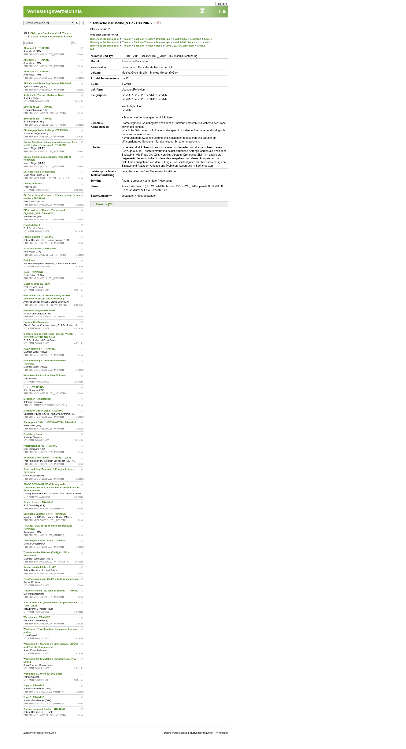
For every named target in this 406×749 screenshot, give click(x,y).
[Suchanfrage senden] (74, 43)
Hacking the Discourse (36, 322)
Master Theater (38, 36)
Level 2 (208, 39)
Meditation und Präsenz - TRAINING (43, 410)
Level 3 (206, 42)
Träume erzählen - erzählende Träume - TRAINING (51, 590)
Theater (66, 33)
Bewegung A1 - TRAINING (38, 107)
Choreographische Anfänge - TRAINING (46, 130)
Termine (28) (105, 204)
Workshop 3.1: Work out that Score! (43, 673)
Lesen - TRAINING (33, 387)
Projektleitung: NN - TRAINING (40, 445)
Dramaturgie (163, 39)
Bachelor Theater (143, 39)
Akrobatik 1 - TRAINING (36, 48)
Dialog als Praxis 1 (33, 183)
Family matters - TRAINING (38, 237)
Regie (159, 45)
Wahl (69, 36)
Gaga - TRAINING (33, 272)
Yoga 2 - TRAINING (34, 697)
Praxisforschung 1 (33, 434)
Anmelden (222, 4)
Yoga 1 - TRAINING (34, 685)
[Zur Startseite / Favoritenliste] (25, 33)
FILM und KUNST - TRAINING (40, 248)
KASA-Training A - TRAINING (39, 348)
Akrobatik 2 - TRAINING (36, 60)
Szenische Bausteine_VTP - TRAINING (45, 514)
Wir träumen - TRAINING (37, 617)
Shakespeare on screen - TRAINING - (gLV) (47, 457)
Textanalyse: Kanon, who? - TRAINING (45, 540)
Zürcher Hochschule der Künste (39, 732)
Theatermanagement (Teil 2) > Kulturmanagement (51, 579)
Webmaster (222, 732)
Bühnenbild (56, 36)
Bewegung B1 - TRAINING (38, 118)
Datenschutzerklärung (175, 732)
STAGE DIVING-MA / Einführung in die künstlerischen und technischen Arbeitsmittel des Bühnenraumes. (51, 487)
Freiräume (29, 260)
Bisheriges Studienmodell (44, 33)
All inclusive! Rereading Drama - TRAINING (47, 83)
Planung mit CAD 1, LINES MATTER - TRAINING (50, 422)
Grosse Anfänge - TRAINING (39, 310)
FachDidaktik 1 (32, 225)
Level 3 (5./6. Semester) (186, 42)
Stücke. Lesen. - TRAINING (38, 502)
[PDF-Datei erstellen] (158, 23)
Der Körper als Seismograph (39, 171)
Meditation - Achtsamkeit (37, 399)
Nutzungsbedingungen (201, 732)
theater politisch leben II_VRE (40, 567)
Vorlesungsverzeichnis (54, 11)
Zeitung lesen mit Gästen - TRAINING (44, 709)
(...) (92, 49)
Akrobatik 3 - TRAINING (36, 71)
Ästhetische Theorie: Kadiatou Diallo (44, 95)
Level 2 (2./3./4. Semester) (187, 39)
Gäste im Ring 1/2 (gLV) (36, 284)
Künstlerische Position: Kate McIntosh (45, 375)
